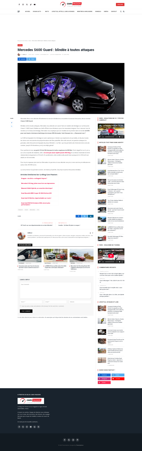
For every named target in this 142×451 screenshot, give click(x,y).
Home (26, 40)
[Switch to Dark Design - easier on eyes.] (121, 11)
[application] (111, 131)
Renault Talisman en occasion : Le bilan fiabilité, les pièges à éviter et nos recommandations (116, 219)
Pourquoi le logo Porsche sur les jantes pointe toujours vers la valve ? (116, 341)
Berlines (73, 263)
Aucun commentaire (56, 54)
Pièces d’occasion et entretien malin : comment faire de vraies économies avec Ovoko (116, 181)
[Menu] (19, 11)
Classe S (20, 209)
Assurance (21, 263)
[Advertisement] (71, 27)
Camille (24, 54)
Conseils (98, 11)
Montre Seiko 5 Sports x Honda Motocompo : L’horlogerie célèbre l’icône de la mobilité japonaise (116, 162)
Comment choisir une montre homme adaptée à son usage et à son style (116, 331)
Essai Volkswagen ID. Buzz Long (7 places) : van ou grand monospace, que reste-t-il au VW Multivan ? (116, 192)
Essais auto (37, 11)
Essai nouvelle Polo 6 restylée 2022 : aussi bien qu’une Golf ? (111, 288)
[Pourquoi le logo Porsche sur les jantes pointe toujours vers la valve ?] (102, 341)
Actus (30, 40)
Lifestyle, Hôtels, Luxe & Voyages (63, 11)
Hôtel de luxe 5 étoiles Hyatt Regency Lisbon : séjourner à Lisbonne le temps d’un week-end (115, 361)
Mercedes (32, 209)
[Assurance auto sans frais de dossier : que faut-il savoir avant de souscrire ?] (29, 255)
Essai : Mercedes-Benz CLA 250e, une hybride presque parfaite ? (112, 295)
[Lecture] (100, 137)
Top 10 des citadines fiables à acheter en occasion (115, 201)
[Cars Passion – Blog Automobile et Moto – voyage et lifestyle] (71, 4)
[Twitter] (11, 126)
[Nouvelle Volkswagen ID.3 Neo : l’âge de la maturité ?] (102, 238)
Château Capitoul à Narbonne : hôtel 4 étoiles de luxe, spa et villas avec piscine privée (115, 350)
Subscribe (120, 4)
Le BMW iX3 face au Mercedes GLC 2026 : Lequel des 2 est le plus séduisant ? (56, 266)
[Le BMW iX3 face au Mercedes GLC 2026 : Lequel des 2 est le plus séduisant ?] (56, 255)
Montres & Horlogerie (84, 11)
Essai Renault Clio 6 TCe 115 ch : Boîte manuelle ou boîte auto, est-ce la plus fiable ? (116, 172)
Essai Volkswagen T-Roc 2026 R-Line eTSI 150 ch (112, 281)
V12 (38, 209)
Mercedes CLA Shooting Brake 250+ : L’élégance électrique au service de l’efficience (81, 267)
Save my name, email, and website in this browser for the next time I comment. (43, 306)
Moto (47, 11)
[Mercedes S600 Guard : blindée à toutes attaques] (71, 88)
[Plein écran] (122, 137)
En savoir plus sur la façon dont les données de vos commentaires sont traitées (66, 317)
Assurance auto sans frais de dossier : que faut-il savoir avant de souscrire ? (29, 266)
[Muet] (119, 137)
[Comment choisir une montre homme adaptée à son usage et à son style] (102, 332)
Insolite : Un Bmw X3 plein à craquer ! (69, 225)
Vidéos (106, 11)
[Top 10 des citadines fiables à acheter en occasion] (102, 202)
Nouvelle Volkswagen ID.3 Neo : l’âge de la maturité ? (116, 237)
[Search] (123, 11)
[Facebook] (11, 122)
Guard (26, 209)
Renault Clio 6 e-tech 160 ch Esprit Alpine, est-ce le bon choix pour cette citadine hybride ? (112, 274)
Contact (114, 11)
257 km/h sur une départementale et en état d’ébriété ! (37, 225)
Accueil (27, 11)
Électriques (48, 263)
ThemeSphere (79, 445)
